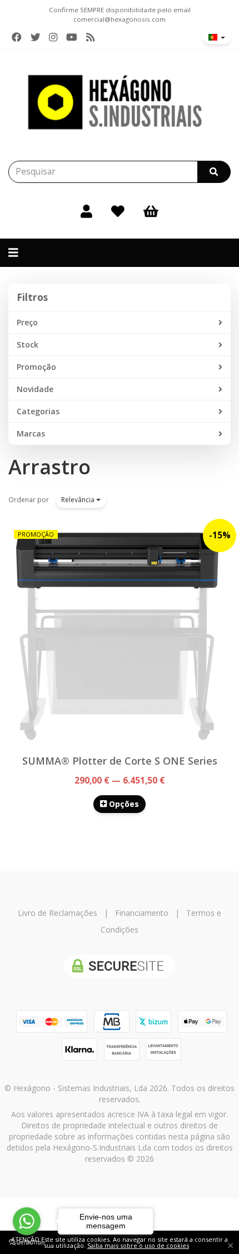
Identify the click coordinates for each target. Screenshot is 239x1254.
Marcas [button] (31, 433)
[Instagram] (53, 37)
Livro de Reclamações (57, 913)
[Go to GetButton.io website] (26, 1242)
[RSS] (90, 37)
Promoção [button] (36, 366)
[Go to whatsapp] (27, 1221)
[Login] (86, 211)
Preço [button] (27, 322)
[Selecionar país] (217, 37)
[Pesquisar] (214, 172)
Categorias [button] (38, 411)
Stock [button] (27, 344)
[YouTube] (72, 37)
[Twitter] (35, 37)
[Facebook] (16, 37)
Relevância (78, 499)
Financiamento (141, 913)
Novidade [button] (35, 389)
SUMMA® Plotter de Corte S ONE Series (119, 760)
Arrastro (49, 466)
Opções (123, 804)
